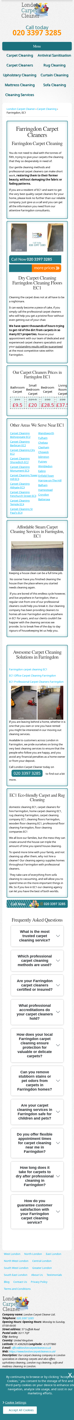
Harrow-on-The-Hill (49, 480)
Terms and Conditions (17, 1289)
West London (12, 1254)
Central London (41, 1261)
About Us (37, 1275)
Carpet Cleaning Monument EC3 (20, 468)
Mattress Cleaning (20, 84)
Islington (43, 457)
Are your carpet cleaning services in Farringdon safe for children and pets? (34, 1111)
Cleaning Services (19, 94)
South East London (15, 1275)
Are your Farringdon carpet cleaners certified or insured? (35, 985)
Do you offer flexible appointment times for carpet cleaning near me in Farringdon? (34, 1143)
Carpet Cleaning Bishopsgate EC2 (20, 435)
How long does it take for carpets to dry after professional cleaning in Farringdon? (35, 1176)
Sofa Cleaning (54, 84)
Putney (42, 461)
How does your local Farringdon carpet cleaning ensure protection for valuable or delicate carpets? (35, 1045)
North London (33, 1254)
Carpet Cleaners (19, 65)
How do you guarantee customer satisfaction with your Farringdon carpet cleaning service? (34, 1211)
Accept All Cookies (21, 1410)
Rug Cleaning (54, 65)
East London (53, 1254)
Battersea (44, 499)
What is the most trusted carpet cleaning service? (34, 936)
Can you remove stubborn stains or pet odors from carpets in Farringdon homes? (34, 1080)
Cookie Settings (15, 1402)
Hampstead (45, 490)
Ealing (42, 471)
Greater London (42, 1268)
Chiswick (43, 452)
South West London (16, 1268)
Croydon (43, 494)
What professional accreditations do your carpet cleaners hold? (35, 1012)
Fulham (42, 438)
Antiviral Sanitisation (54, 55)
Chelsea (43, 442)
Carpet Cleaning (19, 55)
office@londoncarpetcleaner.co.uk (31, 1348)
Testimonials (54, 1275)
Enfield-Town (46, 476)
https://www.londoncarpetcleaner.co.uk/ (32, 1351)
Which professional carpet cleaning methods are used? (35, 960)
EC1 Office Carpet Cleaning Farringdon (32, 675)
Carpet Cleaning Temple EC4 (20, 502)
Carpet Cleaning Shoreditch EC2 (20, 460)
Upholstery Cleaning (19, 74)
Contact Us (20, 1282)
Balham (42, 485)
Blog (6, 1282)
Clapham (43, 447)
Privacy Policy (39, 1282)
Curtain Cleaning (54, 74)
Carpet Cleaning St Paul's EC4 (21, 510)
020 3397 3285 (37, 32)
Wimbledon (45, 466)
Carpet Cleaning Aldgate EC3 (20, 485)
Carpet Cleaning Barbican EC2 (20, 443)
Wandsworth (46, 433)
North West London (16, 1261)
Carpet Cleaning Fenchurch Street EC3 (23, 494)
